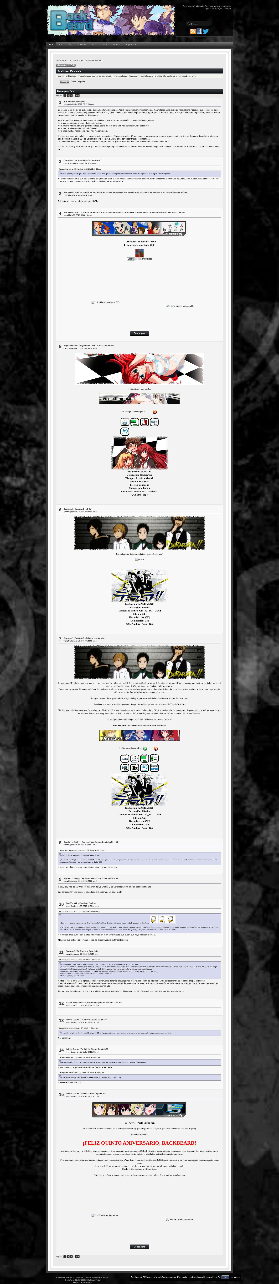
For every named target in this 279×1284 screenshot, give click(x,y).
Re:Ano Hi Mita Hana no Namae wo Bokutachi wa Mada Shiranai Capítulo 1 (154, 193)
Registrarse (131, 44)
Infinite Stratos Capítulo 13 (93, 1094)
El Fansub (68, 101)
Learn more (235, 1277)
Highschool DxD (71, 345)
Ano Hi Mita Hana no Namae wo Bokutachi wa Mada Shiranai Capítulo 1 (152, 212)
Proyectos (82, 44)
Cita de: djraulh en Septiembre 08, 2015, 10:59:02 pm (79, 960)
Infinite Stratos (72, 1020)
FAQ (70, 44)
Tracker (104, 44)
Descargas (139, 333)
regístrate (226, 6)
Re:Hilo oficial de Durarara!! (87, 160)
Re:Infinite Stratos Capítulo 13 (94, 1020)
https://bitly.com (156, 927)
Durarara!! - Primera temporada (89, 638)
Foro (61, 44)
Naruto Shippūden (74, 1003)
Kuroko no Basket (72, 842)
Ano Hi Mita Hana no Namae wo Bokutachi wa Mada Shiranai (91, 193)
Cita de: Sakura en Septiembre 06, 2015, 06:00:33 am (80, 912)
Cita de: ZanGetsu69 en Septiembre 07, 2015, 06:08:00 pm (81, 1073)
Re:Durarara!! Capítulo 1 (88, 951)
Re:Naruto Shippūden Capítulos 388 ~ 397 (103, 1003)
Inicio (51, 44)
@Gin (90, 174)
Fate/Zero (70, 903)
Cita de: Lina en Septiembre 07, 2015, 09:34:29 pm (78, 1028)
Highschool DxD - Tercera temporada (97, 345)
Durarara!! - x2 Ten (83, 509)
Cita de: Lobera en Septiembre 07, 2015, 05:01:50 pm (79, 1058)
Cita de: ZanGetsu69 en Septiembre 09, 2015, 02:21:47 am (81, 850)
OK (225, 1277)
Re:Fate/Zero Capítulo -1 (87, 903)
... (74, 95)
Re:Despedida (80, 101)
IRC (93, 44)
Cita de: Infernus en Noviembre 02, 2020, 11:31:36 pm (80, 169)
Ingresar (116, 44)
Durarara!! (68, 160)
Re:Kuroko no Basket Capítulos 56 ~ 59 (100, 842)
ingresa (217, 6)
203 (77, 95)
